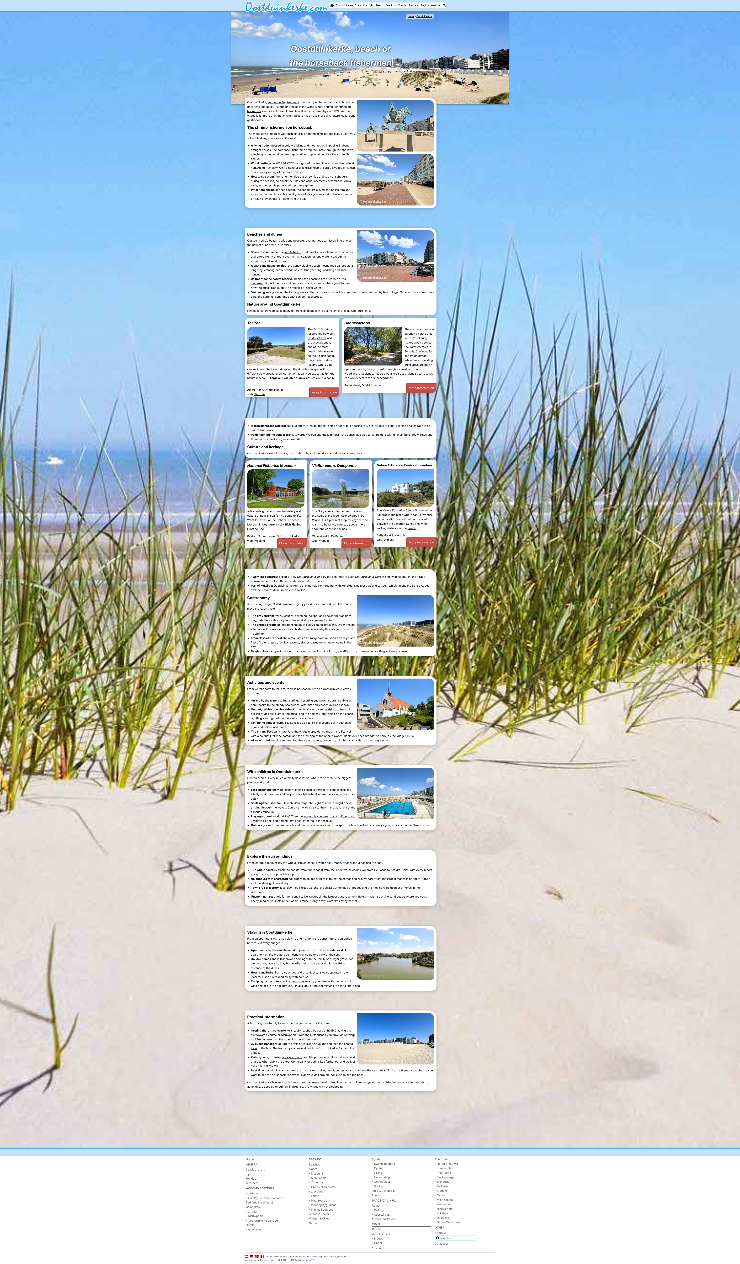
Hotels (250, 1225)
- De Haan (441, 1186)
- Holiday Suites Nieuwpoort (264, 1198)
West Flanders (381, 1234)
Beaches (314, 1164)
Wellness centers (320, 1214)
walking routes (334, 709)
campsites (297, 981)
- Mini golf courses (321, 1209)
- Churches (316, 1182)
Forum (376, 1223)
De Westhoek (313, 896)
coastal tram (299, 870)
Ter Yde (254, 323)
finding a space (292, 1057)
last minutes (326, 985)
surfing (293, 700)
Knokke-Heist (399, 870)
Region (425, 5)
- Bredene (441, 1190)
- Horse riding (381, 1177)
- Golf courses (381, 1181)
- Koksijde (441, 1213)
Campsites (253, 1206)
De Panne (380, 870)
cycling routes (260, 713)
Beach (379, 5)
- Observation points (322, 1187)
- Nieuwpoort (254, 1216)
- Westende (442, 1204)
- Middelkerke (444, 1199)
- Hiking (377, 1172)
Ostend (313, 887)
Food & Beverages (383, 1190)
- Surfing (377, 1186)
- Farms (314, 1195)
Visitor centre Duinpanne (334, 465)
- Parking (378, 1210)
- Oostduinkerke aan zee (262, 1220)
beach (412, 528)
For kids (251, 1178)
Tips (248, 1174)
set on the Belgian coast (283, 102)
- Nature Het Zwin (446, 1163)
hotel (345, 972)
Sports (376, 1159)
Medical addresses (384, 1219)
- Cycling (377, 1168)
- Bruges (377, 1238)
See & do (391, 5)
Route (375, 1205)
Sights (313, 1169)
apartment (257, 954)
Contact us (442, 1243)
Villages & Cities (319, 1218)
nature (341, 524)
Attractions (316, 1191)
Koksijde (382, 514)
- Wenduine (442, 1181)
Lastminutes (254, 1229)
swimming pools (261, 820)
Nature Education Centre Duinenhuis (404, 465)
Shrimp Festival (341, 731)
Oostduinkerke (344, 5)
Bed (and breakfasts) (259, 1202)
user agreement (252, 1260)
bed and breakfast (303, 972)
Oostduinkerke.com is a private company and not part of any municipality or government (307, 1256)
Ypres (408, 887)
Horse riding (327, 713)
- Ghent (377, 1243)
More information (324, 392)
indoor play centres (316, 816)
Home (250, 1159)
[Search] (444, 5)
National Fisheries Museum (271, 465)
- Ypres (377, 1247)
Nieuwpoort (365, 878)
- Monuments (317, 1178)
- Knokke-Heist (445, 1168)
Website (259, 394)
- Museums (316, 1173)
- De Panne (442, 1217)
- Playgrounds (318, 1200)
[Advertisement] (466, 164)
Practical (414, 5)
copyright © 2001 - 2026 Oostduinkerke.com (292, 1260)
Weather (436, 5)
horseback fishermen (291, 150)
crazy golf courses (342, 816)
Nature (313, 1223)
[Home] (332, 5)
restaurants (295, 638)
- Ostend (440, 1195)
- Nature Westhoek (447, 1222)
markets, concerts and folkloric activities (337, 740)
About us (441, 1232)
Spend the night (364, 5)
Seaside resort (255, 1169)
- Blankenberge (444, 1177)
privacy (265, 1260)
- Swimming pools (384, 1163)
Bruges (356, 887)
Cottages (252, 1211)
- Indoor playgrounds (322, 1205)
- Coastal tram (381, 1214)
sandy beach (292, 252)
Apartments (253, 1193)
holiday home (285, 963)
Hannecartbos (357, 323)
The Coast (441, 1159)
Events (402, 5)
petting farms (287, 820)
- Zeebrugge (443, 1172)
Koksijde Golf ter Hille (304, 722)
